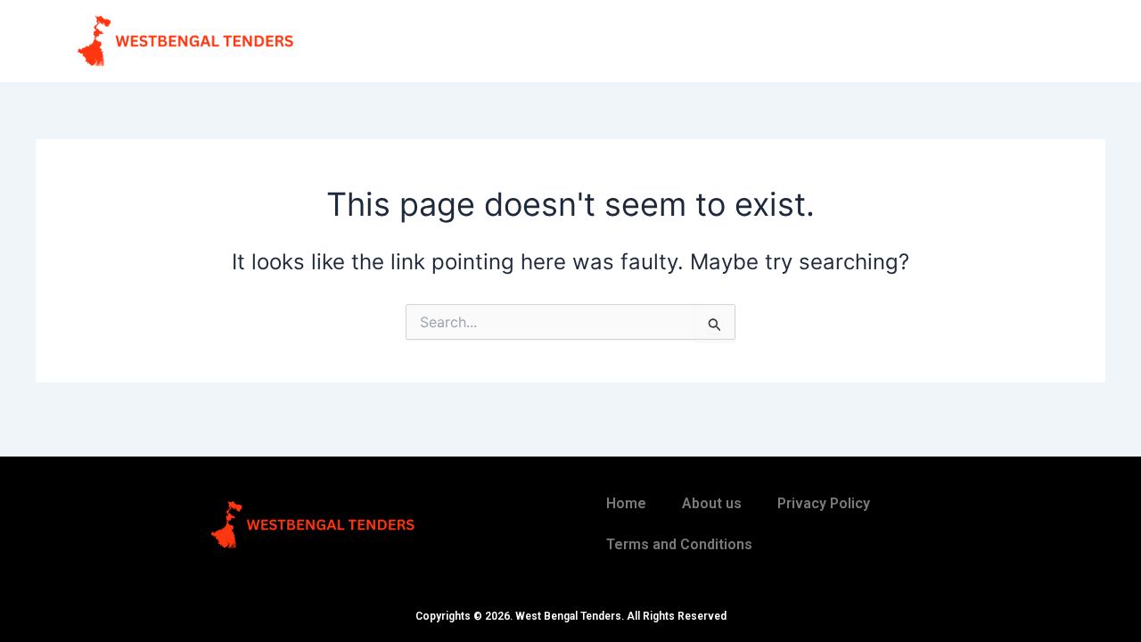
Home (626, 503)
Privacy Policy (823, 503)
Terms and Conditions (679, 544)
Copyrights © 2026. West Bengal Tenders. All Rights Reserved (570, 616)
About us (712, 503)
